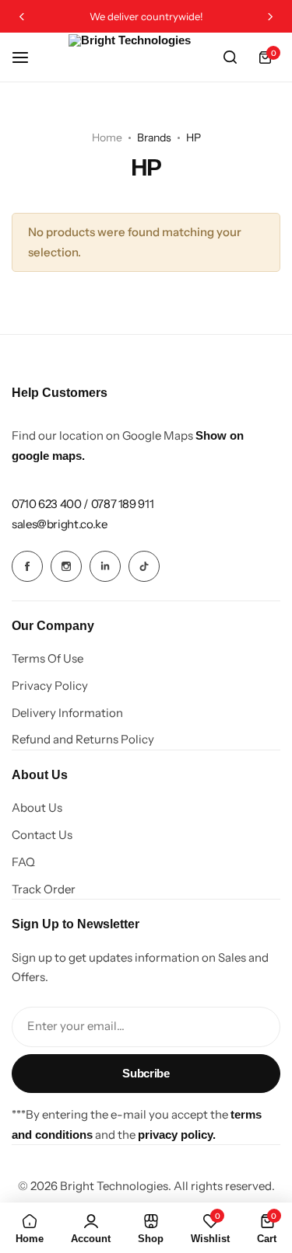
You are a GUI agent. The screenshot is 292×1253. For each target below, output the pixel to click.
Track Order (44, 889)
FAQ (23, 862)
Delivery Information (67, 713)
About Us (37, 808)
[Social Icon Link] (27, 566)
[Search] (229, 57)
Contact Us (42, 835)
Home (107, 137)
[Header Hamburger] (28, 57)
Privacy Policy (50, 686)
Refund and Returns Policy (83, 740)
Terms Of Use (47, 659)
